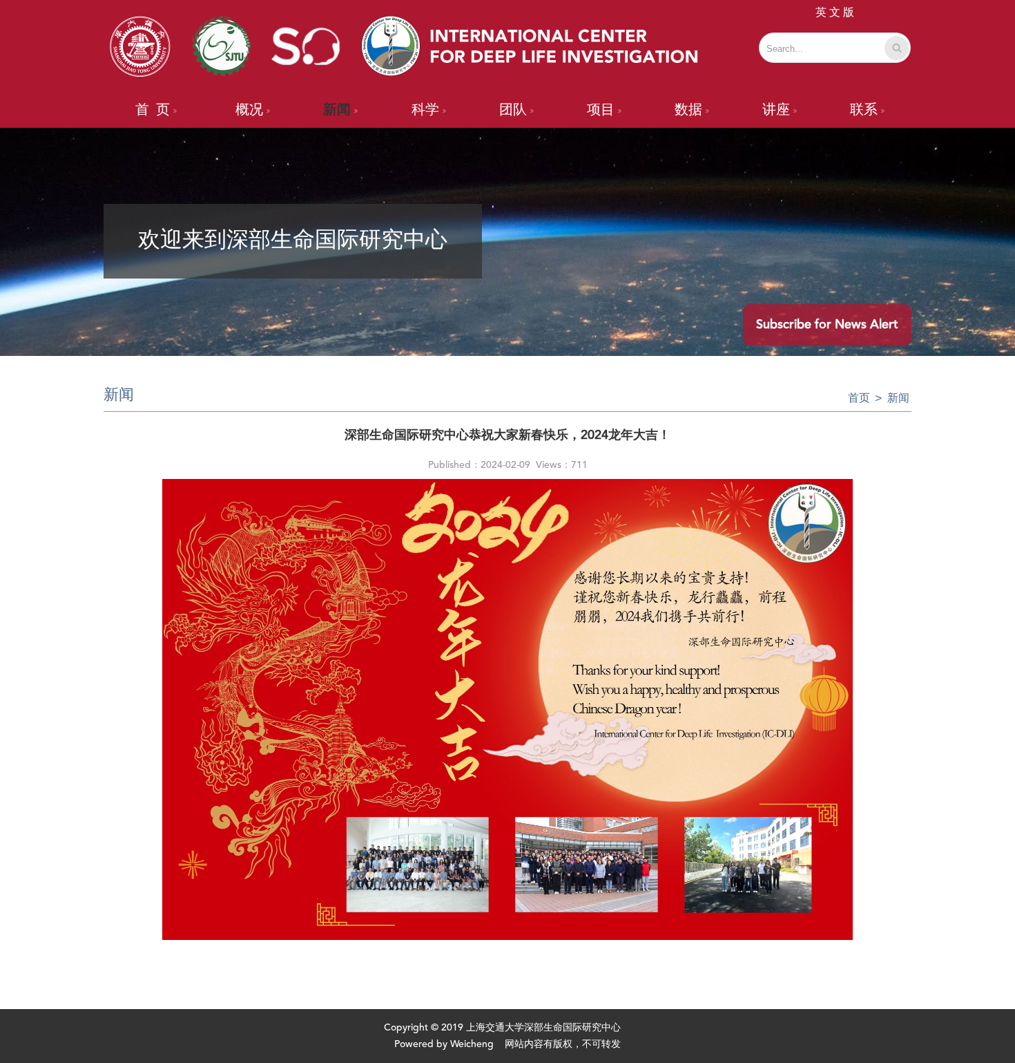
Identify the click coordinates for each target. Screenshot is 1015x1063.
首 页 (152, 110)
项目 (601, 110)
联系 (864, 110)
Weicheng (472, 1044)
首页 (859, 398)
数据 (688, 110)
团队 (513, 110)
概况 (249, 110)
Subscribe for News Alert (827, 325)
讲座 (776, 110)
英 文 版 (834, 13)
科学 (425, 110)
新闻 (337, 110)
